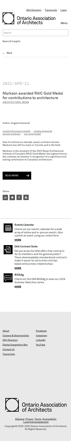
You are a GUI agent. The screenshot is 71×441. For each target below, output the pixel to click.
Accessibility (49, 419)
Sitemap (19, 419)
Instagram (41, 335)
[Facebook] (19, 197)
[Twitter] (12, 197)
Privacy (30, 419)
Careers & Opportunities (16, 335)
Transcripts (51, 10)
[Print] (26, 197)
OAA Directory (33, 10)
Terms (38, 419)
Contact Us (8, 349)
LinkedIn (40, 340)
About (6, 331)
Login (63, 10)
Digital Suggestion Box (15, 345)
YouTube (40, 345)
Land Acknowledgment (36, 422)
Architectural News (16, 102)
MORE (17, 240)
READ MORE (12, 175)
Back (9, 53)
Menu (64, 25)
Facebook (41, 331)
